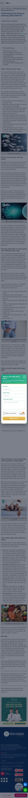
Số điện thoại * (6, 392)
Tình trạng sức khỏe (8, 399)
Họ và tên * (5, 386)
